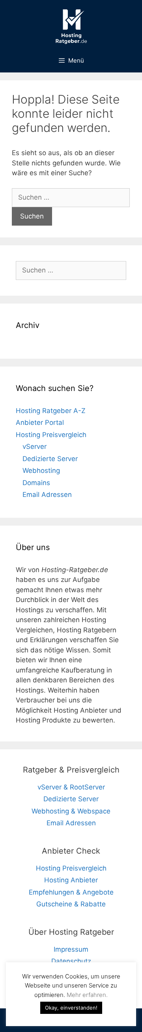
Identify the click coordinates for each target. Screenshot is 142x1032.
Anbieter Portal (40, 422)
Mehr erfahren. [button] (87, 995)
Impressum (71, 949)
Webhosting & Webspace (71, 811)
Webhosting (41, 470)
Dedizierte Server (50, 459)
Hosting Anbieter (71, 880)
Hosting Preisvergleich (51, 435)
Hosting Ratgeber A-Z (51, 411)
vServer (34, 446)
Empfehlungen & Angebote (71, 892)
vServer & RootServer (71, 787)
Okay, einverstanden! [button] (71, 1007)
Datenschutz (71, 961)
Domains (36, 483)
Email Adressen (47, 494)
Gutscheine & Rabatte (71, 904)
